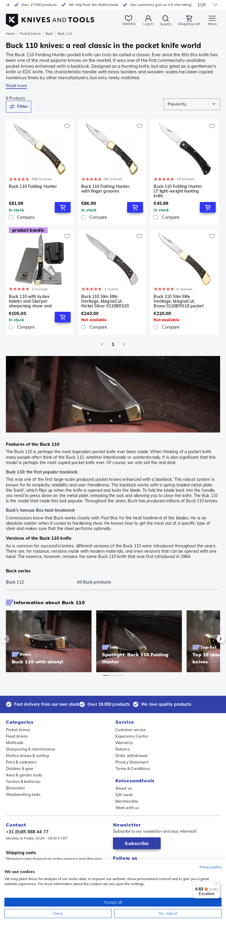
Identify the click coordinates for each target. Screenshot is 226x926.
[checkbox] (11, 217)
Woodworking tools (23, 794)
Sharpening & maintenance (30, 749)
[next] (210, 639)
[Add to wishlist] (67, 126)
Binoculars (15, 788)
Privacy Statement (132, 762)
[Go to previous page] (102, 344)
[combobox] (192, 104)
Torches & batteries (23, 781)
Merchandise (126, 801)
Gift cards (124, 794)
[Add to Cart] (63, 207)
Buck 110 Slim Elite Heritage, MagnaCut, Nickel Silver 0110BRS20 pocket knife (105, 301)
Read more (16, 85)
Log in (148, 23)
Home (10, 34)
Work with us (127, 807)
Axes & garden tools (24, 775)
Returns (122, 749)
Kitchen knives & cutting (27, 755)
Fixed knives (17, 736)
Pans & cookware (21, 762)
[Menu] (216, 885)
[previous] (15, 639)
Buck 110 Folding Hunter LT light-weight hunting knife (178, 191)
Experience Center (131, 736)
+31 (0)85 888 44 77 (27, 831)
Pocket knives (30, 34)
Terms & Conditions (132, 768)
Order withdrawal (131, 755)
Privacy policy (211, 867)
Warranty (124, 742)
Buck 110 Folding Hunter (33, 186)
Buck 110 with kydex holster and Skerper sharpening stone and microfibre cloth (30, 301)
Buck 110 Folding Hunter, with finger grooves (105, 189)
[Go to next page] (124, 344)
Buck (49, 34)
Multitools (14, 742)
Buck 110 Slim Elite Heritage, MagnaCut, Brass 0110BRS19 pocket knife (178, 301)
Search (165, 24)
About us (123, 788)
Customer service (130, 729)
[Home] (50, 17)
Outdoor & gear (20, 768)
